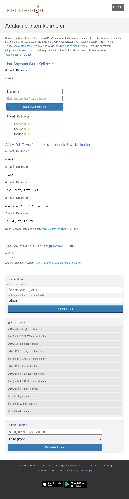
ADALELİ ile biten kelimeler (23, 388)
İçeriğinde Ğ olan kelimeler (23, 403)
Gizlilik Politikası (68, 470)
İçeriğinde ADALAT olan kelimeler (27, 336)
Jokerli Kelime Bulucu (47, 470)
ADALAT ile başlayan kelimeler (25, 329)
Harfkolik (106, 465)
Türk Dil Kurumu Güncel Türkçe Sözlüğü (58, 262)
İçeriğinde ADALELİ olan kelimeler (27, 381)
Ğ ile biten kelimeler (19, 411)
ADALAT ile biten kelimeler (23, 344)
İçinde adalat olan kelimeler (21, 46)
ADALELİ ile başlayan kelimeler (26, 374)
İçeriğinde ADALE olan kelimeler (26, 359)
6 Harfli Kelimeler (17, 70)
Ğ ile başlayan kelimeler (21, 396)
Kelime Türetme (46, 465)
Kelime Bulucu (76, 465)
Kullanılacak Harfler (18, 284)
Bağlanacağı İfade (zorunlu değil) (25, 295)
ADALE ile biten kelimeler (22, 366)
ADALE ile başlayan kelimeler (25, 351)
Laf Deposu (61, 465)
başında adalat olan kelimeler (72, 46)
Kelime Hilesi (92, 465)
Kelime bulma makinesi (19, 54)
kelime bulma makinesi (54, 229)
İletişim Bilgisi (85, 470)
